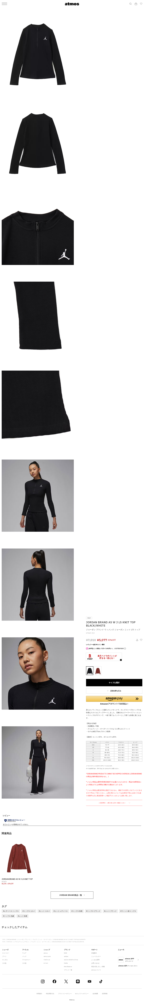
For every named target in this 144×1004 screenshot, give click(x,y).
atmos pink (47, 956)
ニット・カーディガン (45, 939)
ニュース (121, 950)
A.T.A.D (46, 963)
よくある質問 (95, 960)
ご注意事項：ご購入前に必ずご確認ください (112, 803)
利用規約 (39, 993)
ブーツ (4, 956)
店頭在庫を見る (115, 691)
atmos (46, 953)
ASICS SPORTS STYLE (71, 960)
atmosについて (96, 970)
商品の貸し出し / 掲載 (98, 966)
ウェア (35, 939)
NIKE (65, 953)
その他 (4, 963)
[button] (114, 700)
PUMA (66, 963)
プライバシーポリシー (65, 993)
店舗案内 (94, 953)
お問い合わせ (95, 963)
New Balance (68, 966)
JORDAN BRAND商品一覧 (70, 895)
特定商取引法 (50, 993)
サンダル (5, 960)
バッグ (24, 956)
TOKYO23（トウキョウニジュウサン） (18, 942)
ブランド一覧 (68, 970)
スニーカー (5, 953)
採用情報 (104, 993)
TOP (3, 939)
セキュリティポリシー (82, 993)
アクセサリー (26, 960)
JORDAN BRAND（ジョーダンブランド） (18, 939)
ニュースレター (96, 956)
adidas (66, 956)
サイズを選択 (114, 682)
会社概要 (95, 993)
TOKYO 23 (47, 960)
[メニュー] (4, 4)
